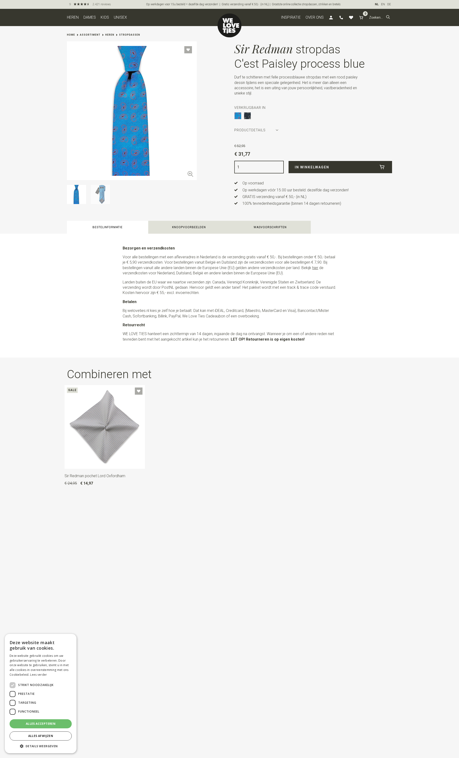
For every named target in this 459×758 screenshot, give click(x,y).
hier (315, 268)
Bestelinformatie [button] (108, 227)
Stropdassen (129, 34)
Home (71, 34)
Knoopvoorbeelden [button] (189, 227)
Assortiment (90, 34)
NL (377, 4)
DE (389, 4)
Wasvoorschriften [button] (270, 227)
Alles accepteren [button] (40, 724)
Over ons (315, 17)
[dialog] (40, 693)
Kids (105, 17)
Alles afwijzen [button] (40, 736)
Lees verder (38, 675)
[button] (388, 17)
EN (383, 4)
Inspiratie (291, 17)
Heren (73, 17)
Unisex (120, 17)
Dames (89, 17)
